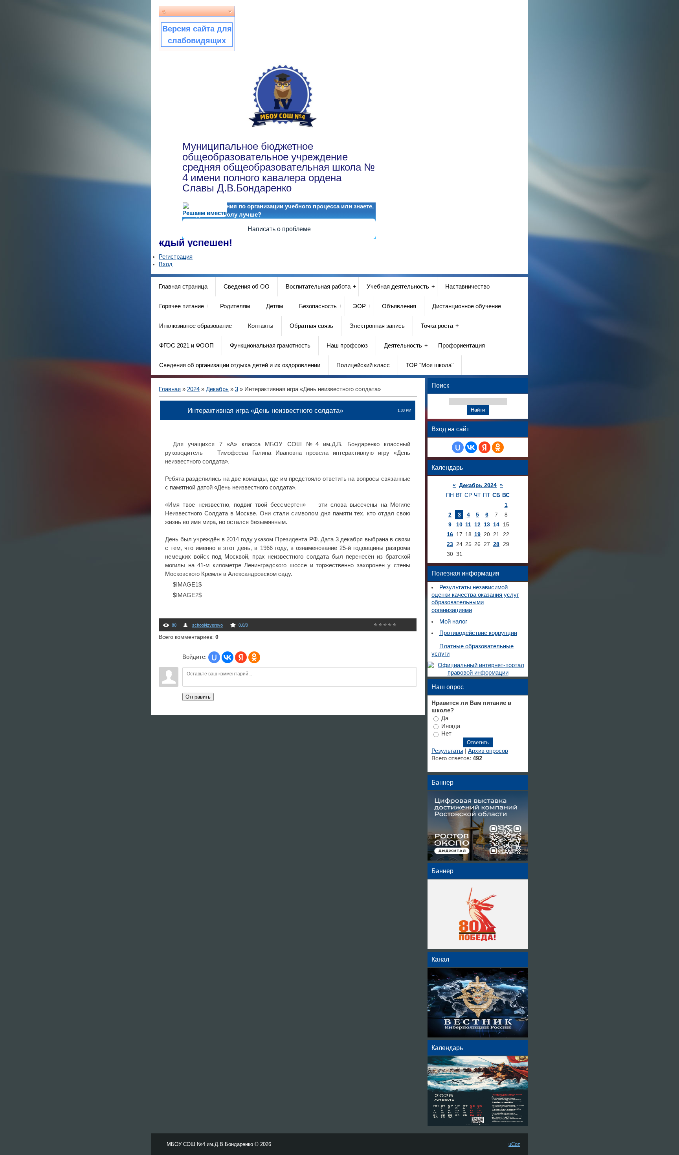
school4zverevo (207, 625)
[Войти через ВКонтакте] (227, 657)
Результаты (447, 751)
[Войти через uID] (214, 657)
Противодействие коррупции (478, 633)
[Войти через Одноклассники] (254, 657)
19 (477, 534)
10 (459, 524)
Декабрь (217, 389)
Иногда (450, 726)
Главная (170, 389)
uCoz (514, 1144)
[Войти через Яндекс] (241, 657)
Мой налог (453, 621)
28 (496, 544)
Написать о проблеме (279, 229)
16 (450, 534)
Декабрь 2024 (478, 485)
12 (477, 524)
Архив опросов (488, 751)
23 (450, 544)
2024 (193, 389)
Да (444, 718)
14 (496, 524)
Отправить (198, 697)
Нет (446, 733)
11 (468, 524)
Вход (166, 264)
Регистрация (176, 257)
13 (487, 524)
